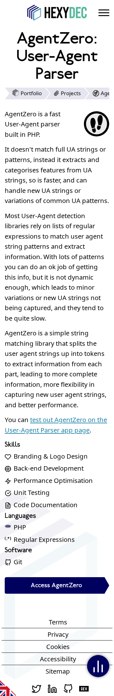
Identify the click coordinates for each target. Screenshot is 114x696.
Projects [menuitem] (71, 93)
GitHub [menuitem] (68, 688)
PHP (20, 527)
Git (18, 561)
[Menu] (103, 12)
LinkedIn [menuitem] (52, 688)
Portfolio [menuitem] (31, 93)
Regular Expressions (44, 539)
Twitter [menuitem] (36, 688)
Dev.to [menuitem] (84, 688)
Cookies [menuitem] (58, 646)
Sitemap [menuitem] (58, 671)
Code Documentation (46, 504)
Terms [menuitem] (58, 622)
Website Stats (98, 666)
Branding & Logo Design (51, 456)
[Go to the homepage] (58, 12)
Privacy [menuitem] (58, 634)
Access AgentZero (56, 585)
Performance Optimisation (53, 480)
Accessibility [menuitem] (58, 658)
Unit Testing (32, 492)
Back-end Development (49, 468)
